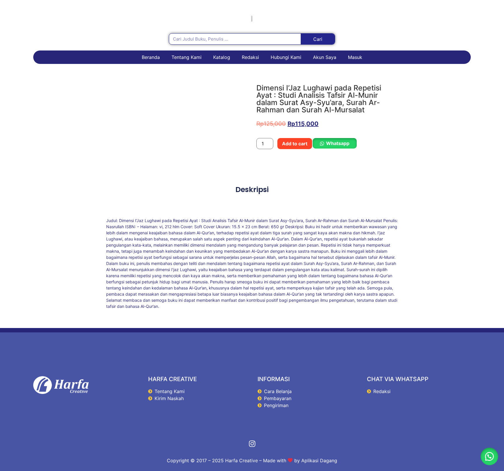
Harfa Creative (241, 460)
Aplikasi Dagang (319, 460)
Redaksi (250, 57)
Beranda (151, 57)
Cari (317, 39)
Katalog (221, 57)
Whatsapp (337, 143)
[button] (334, 143)
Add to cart (294, 143)
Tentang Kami (187, 57)
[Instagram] (252, 444)
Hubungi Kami (286, 57)
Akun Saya (324, 57)
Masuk (355, 57)
